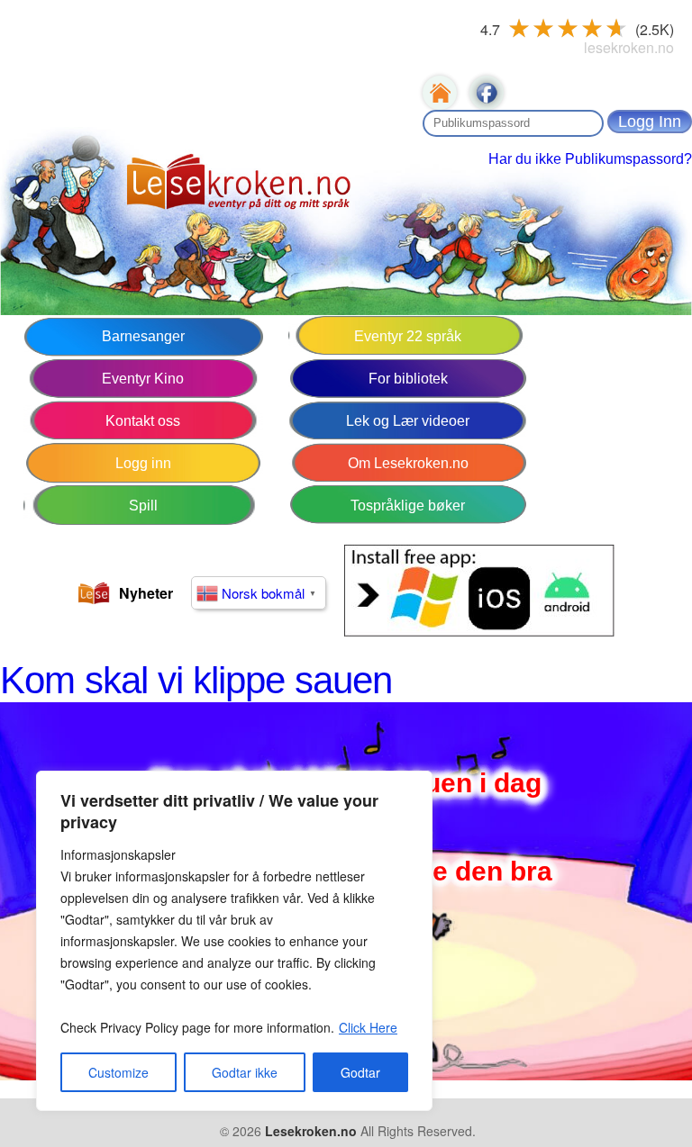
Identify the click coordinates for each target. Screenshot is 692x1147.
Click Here (368, 1027)
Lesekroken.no (311, 1131)
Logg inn (143, 463)
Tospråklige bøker (408, 505)
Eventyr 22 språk (407, 336)
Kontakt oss (142, 421)
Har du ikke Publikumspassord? (590, 159)
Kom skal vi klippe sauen (196, 680)
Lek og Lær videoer (407, 421)
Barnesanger (143, 336)
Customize (118, 1072)
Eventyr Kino (143, 378)
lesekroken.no (629, 48)
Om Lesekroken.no (408, 463)
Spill (143, 505)
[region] (234, 941)
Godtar (360, 1072)
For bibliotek (408, 378)
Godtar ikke (245, 1072)
